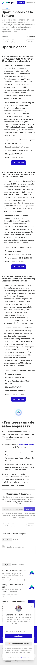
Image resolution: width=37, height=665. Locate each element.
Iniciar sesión (30, 3)
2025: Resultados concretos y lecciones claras (13, 603)
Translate (6, 8)
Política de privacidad (24, 652)
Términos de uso (25, 648)
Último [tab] (14, 565)
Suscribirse (20, 3)
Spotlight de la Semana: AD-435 (13, 586)
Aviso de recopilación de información (21, 516)
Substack (8, 661)
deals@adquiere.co (26, 444)
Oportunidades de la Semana (14, 570)
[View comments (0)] (8, 41)
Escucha (32, 36)
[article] (18, 575)
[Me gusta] (4, 41)
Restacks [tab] (16, 540)
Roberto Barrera (12, 594)
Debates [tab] (21, 565)
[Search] (33, 565)
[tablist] (11, 540)
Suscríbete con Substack (20, 644)
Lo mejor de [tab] (6, 565)
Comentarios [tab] (7, 540)
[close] (31, 606)
